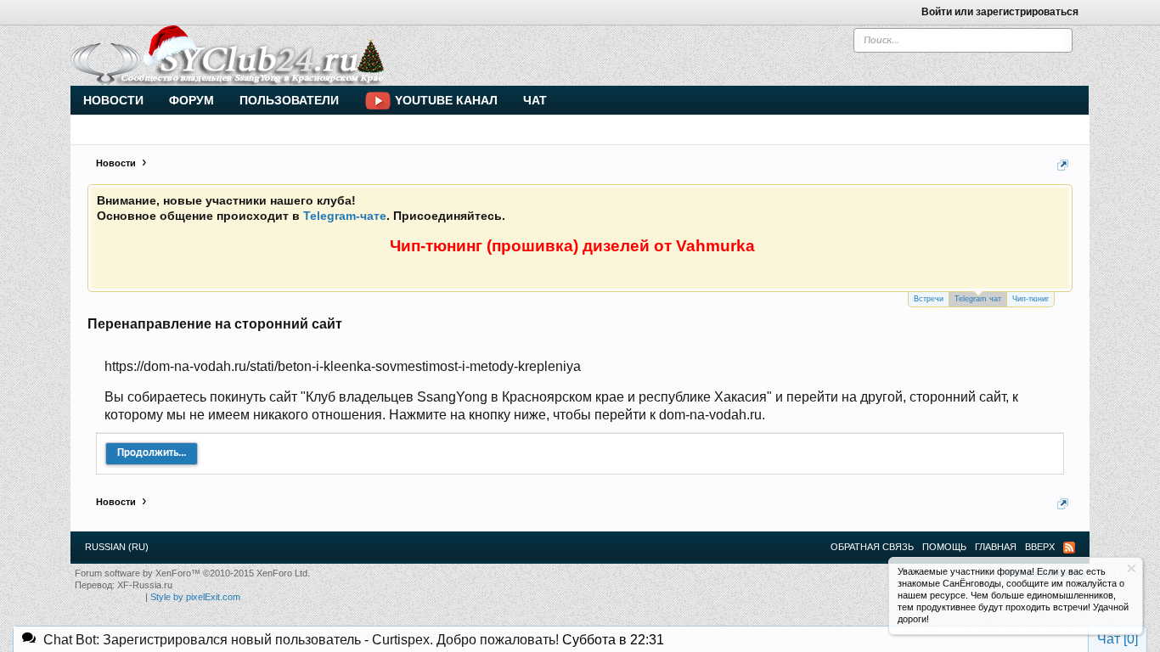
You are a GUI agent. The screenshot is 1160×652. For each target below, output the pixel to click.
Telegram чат (977, 299)
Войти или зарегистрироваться (999, 12)
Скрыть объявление (1131, 568)
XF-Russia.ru (144, 585)
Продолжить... (151, 452)
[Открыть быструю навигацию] (1062, 165)
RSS (1069, 548)
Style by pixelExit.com (195, 597)
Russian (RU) (117, 547)
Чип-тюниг (1030, 299)
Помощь (944, 547)
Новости (113, 100)
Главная (995, 547)
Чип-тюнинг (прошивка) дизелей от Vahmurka (572, 246)
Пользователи (289, 100)
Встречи (928, 299)
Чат (535, 100)
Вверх (1040, 547)
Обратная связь (872, 547)
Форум (191, 100)
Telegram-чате (344, 215)
